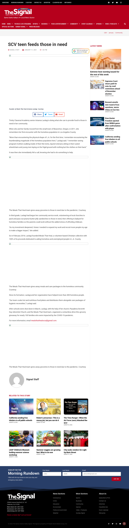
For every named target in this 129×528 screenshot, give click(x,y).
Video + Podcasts (111, 24)
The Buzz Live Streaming (22, 24)
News (9, 24)
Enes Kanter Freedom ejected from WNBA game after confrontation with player (112, 123)
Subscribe (5, 2)
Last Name (66, 470)
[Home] (101, 33)
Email (84, 470)
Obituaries (67, 2)
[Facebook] (108, 2)
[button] (124, 24)
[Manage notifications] (124, 523)
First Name (46, 470)
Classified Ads (57, 2)
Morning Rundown (17, 2)
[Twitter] (112, 2)
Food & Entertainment (58, 24)
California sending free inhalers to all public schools (112, 139)
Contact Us (37, 2)
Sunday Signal (20, 27)
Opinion (98, 24)
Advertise (47, 2)
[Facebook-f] (108, 523)
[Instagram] (120, 2)
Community (74, 24)
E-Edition (29, 2)
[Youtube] (116, 2)
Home (3, 24)
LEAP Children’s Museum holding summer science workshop (19, 452)
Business (44, 24)
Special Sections (8, 27)
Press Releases (34, 27)
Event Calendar (87, 24)
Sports (35, 24)
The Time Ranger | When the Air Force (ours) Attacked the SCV (75, 420)
